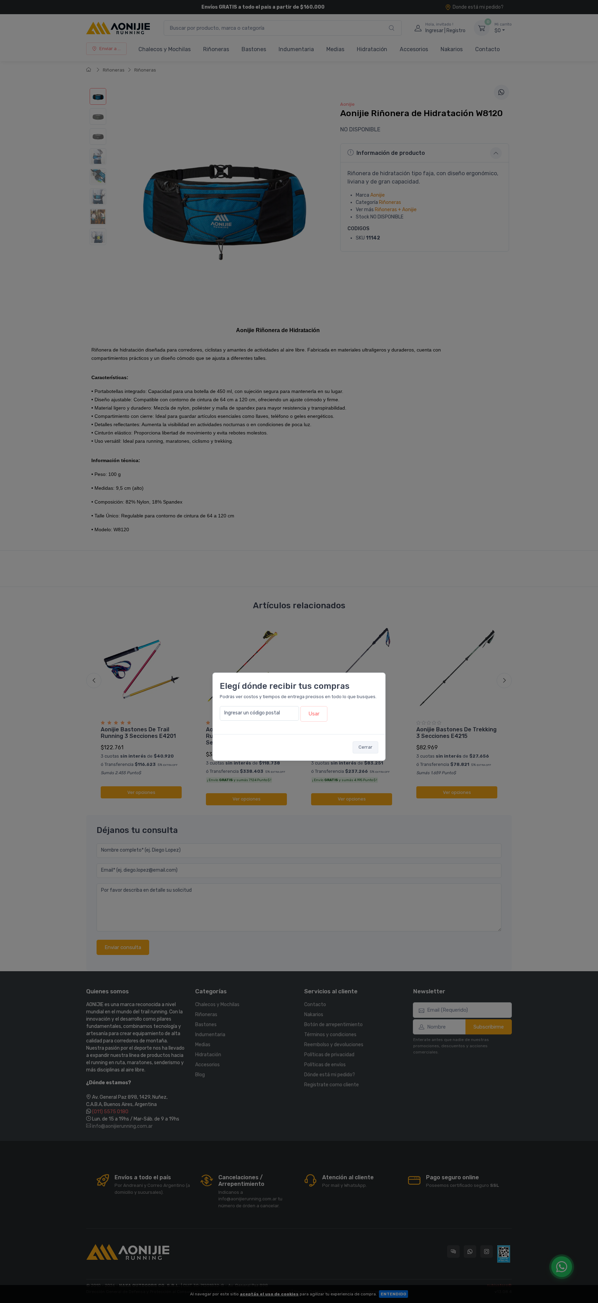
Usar (313, 714)
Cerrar (365, 747)
